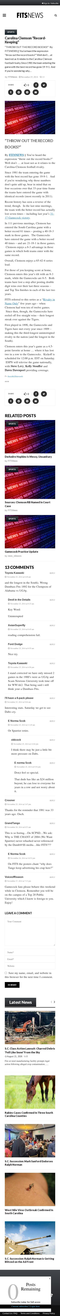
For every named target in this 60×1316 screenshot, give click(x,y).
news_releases (15, 556)
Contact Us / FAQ (10, 1313)
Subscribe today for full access (25, 1302)
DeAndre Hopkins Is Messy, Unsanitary (28, 456)
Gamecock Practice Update (21, 551)
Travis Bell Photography (15, 376)
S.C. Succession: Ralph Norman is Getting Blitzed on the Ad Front (29, 1260)
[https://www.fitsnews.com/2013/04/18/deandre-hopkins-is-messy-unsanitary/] (30, 436)
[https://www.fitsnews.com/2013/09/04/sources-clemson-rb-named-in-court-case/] (30, 482)
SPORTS (10, 32)
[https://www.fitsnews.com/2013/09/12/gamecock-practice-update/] (30, 531)
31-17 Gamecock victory (29, 215)
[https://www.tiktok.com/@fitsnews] (52, 1295)
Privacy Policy (49, 1313)
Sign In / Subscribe (51, 3)
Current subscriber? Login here (26, 1306)
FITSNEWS (16, 155)
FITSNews (12, 77)
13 (43, 76)
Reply (52, 573)
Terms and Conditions (30, 1313)
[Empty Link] (51, 1001)
